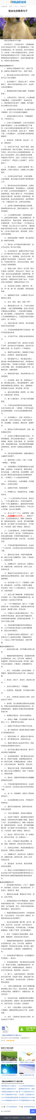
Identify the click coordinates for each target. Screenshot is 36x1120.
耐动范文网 (16, 1117)
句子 (16, 6)
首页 (10, 6)
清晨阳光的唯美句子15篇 (10, 1091)
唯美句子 (23, 6)
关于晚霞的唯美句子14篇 (27, 1100)
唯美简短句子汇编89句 (9, 1086)
